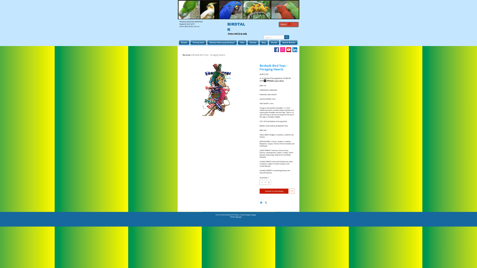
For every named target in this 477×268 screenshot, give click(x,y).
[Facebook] (276, 49)
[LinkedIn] (294, 49)
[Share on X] (265, 202)
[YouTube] (288, 49)
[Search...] (286, 37)
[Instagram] (282, 49)
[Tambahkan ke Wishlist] (292, 191)
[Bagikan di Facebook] (261, 202)
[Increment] (269, 182)
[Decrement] (261, 182)
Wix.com (238, 217)
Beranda (187, 55)
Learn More (279, 81)
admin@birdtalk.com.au (189, 26)
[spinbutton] (265, 182)
